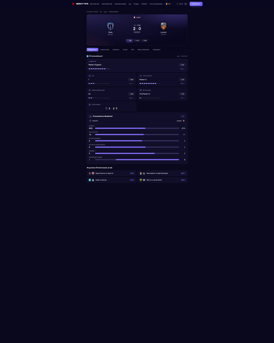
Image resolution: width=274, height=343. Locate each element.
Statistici (116, 50)
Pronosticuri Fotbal (92, 12)
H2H (132, 50)
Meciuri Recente (143, 50)
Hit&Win (144, 4)
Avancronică (104, 50)
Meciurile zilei (94, 4)
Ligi (130, 4)
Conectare (196, 4)
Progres (136, 4)
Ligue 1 (106, 12)
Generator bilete (120, 4)
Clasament (156, 50)
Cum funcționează (156, 4)
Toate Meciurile (107, 4)
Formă (125, 50)
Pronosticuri (92, 50)
